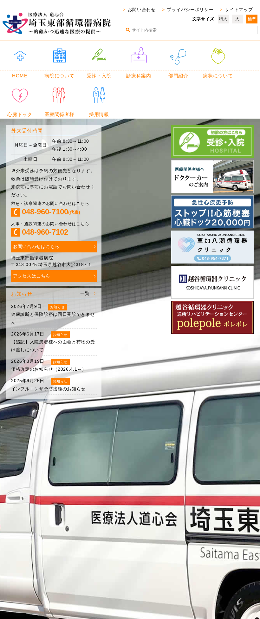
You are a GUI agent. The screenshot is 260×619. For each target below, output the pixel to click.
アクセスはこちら (31, 275)
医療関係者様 (59, 114)
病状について (218, 75)
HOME (20, 75)
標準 (252, 18)
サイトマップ (239, 9)
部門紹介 (178, 75)
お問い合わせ (142, 9)
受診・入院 (99, 75)
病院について (59, 75)
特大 (223, 18)
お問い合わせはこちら (36, 246)
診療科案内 (138, 75)
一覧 (84, 293)
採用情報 (99, 114)
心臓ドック (19, 114)
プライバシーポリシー (190, 9)
